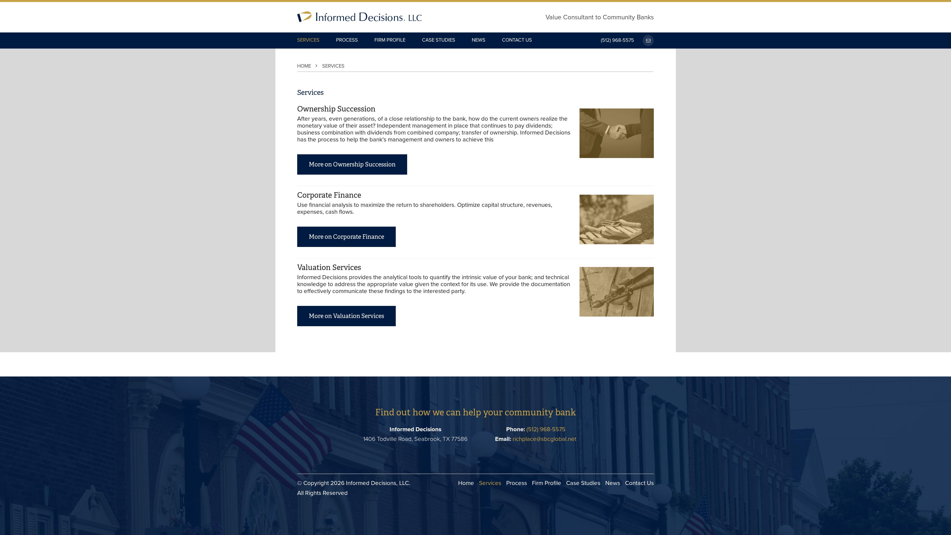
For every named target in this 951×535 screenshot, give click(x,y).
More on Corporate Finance (346, 237)
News (478, 40)
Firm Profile (389, 40)
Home (304, 66)
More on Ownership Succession (352, 164)
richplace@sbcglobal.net (544, 439)
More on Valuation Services (346, 316)
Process (347, 40)
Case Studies (438, 40)
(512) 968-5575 (617, 40)
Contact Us (517, 40)
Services (308, 40)
